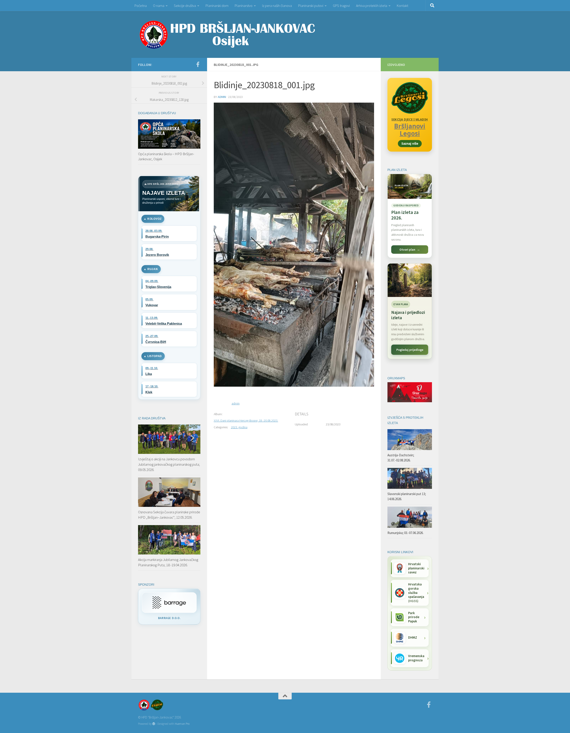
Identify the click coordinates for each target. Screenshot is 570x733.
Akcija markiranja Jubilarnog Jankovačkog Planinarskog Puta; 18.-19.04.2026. (168, 562)
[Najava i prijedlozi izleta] (410, 280)
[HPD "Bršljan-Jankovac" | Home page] (227, 34)
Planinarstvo (243, 5)
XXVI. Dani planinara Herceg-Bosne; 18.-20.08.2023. (246, 420)
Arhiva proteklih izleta (371, 5)
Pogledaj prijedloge (409, 350)
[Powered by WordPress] (153, 723)
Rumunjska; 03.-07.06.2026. (405, 533)
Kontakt (402, 5)
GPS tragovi (341, 5)
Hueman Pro (182, 724)
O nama (158, 5)
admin (222, 97)
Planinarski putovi (310, 5)
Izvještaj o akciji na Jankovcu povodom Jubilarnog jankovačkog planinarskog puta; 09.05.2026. (169, 464)
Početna (140, 5)
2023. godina (239, 427)
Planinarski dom (217, 5)
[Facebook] (197, 64)
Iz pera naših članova (277, 5)
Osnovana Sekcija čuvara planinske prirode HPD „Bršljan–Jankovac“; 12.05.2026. (169, 515)
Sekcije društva (185, 5)
